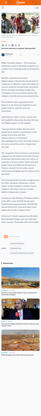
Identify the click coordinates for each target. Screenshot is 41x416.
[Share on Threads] (15, 45)
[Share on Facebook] (2, 45)
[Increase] (38, 54)
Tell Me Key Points (16, 248)
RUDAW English (9, 54)
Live (36, 8)
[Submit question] (6, 236)
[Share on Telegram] (12, 45)
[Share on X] (6, 45)
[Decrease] (34, 54)
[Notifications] (38, 2)
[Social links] (2, 2)
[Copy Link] (19, 45)
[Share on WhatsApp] (9, 45)
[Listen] (20, 54)
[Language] (6, 3)
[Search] (9, 2)
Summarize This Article (17, 243)
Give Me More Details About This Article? (22, 253)
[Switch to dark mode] (34, 2)
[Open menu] (2, 7)
